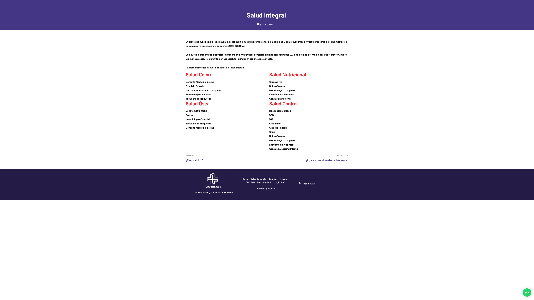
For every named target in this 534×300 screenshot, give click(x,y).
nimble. (271, 188)
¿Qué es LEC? (194, 160)
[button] (527, 292)
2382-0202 (309, 183)
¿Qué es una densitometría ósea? (327, 160)
